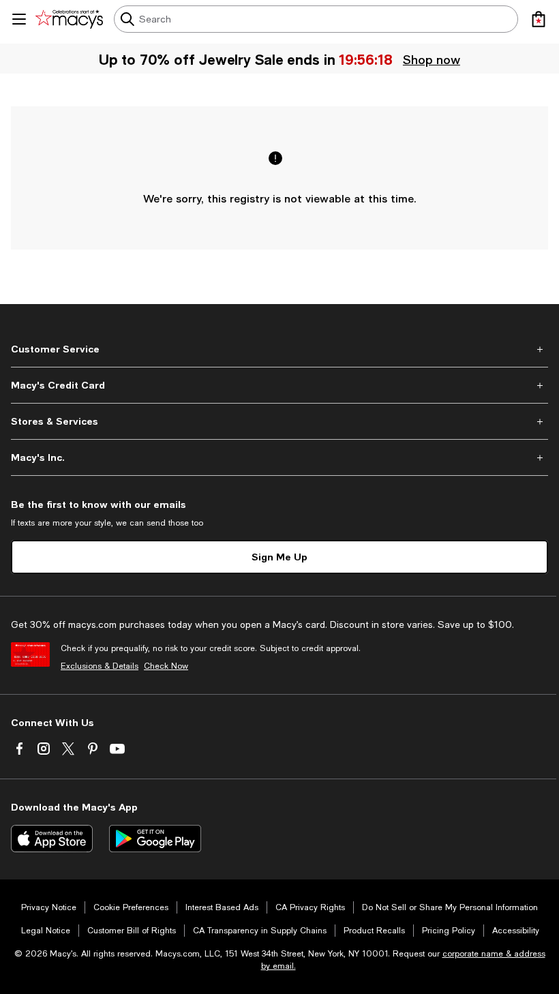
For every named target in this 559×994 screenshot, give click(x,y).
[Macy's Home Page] (69, 19)
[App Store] (52, 838)
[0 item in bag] (538, 19)
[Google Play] (155, 838)
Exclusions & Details (99, 666)
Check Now (166, 666)
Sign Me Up (279, 556)
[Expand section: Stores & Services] (279, 421)
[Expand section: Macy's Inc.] (279, 457)
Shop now (431, 59)
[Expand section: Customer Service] (279, 349)
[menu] (19, 19)
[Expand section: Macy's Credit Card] (279, 385)
